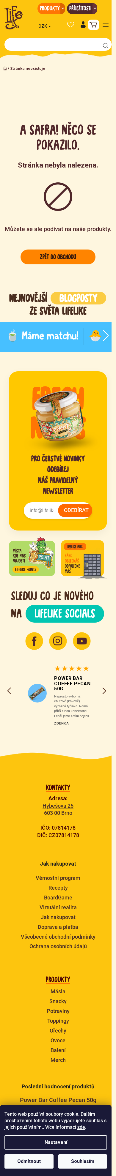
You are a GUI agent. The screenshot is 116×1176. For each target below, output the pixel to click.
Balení (58, 1050)
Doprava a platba (58, 927)
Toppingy (58, 1021)
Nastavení (56, 1142)
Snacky (58, 1001)
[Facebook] (34, 641)
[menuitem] (51, 8)
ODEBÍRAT (76, 510)
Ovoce (58, 1040)
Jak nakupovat (58, 917)
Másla (58, 991)
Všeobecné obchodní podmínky (58, 937)
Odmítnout (29, 1161)
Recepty (58, 888)
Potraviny (58, 1011)
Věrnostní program (58, 878)
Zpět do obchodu (58, 257)
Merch (58, 1060)
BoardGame (58, 897)
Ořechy (58, 1030)
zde (81, 1127)
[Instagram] (58, 641)
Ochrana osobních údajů (58, 946)
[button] (83, 24)
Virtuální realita (58, 907)
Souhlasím (82, 1161)
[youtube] (82, 641)
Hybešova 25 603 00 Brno (58, 809)
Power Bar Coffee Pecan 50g (72, 683)
